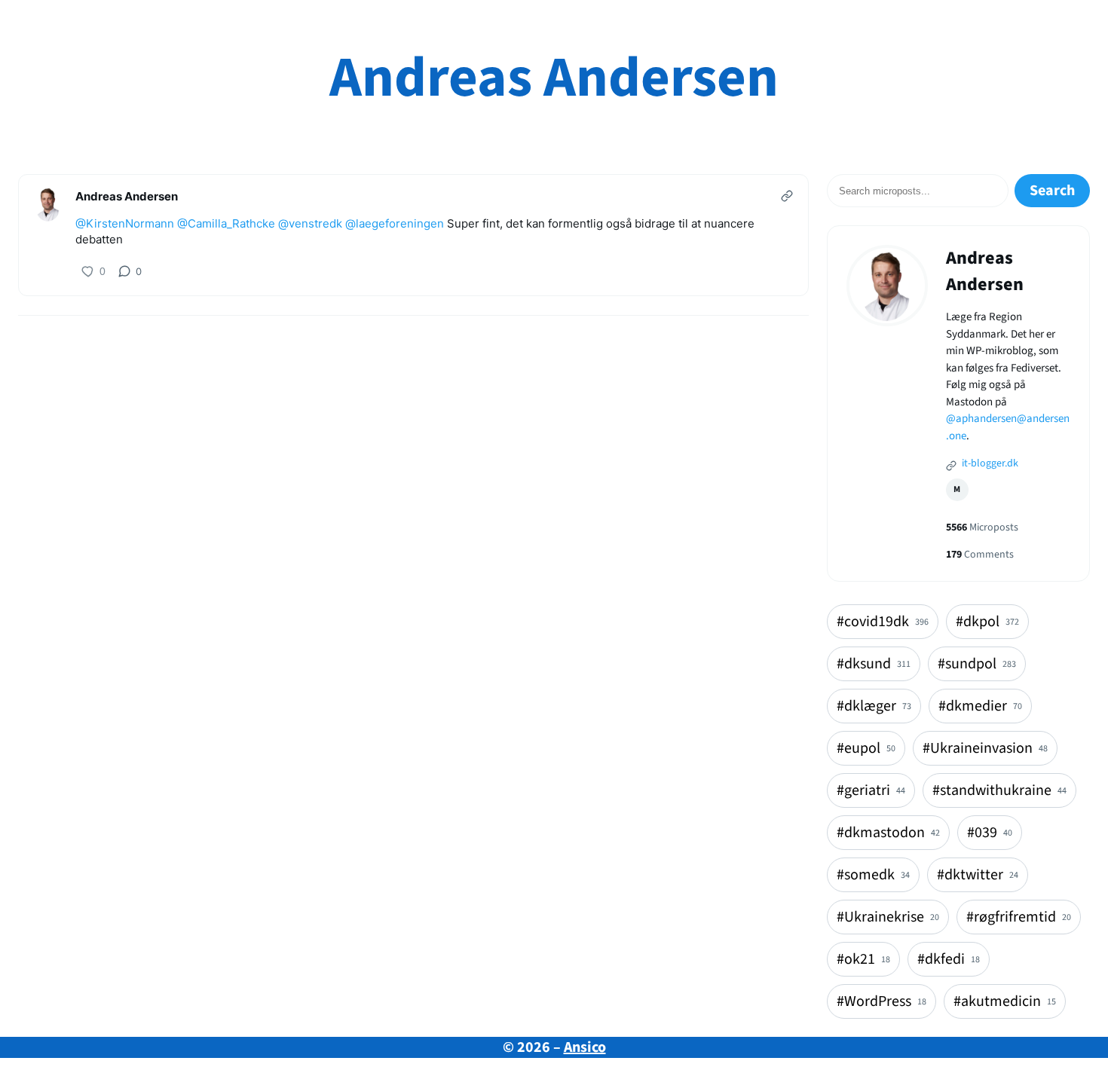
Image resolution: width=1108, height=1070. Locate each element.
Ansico (585, 1047)
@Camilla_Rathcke (226, 223)
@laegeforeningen (394, 223)
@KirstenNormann (124, 223)
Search (1052, 190)
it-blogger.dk (989, 463)
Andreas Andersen (554, 78)
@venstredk (310, 223)
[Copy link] (787, 196)
